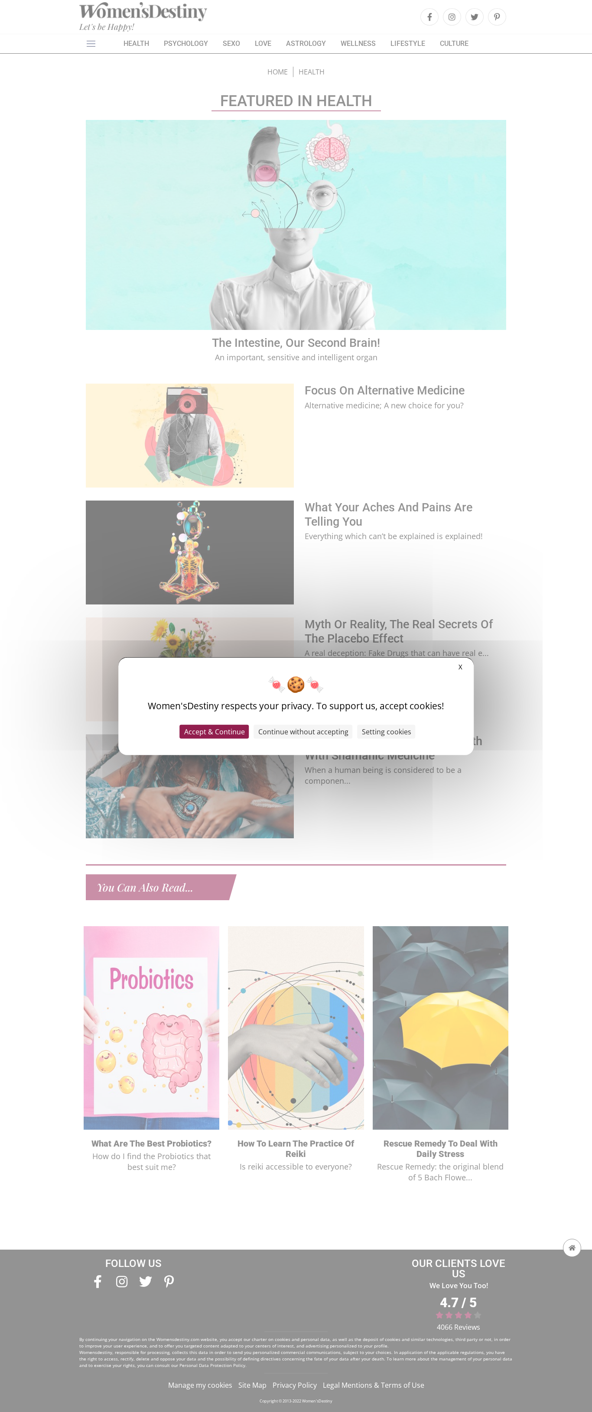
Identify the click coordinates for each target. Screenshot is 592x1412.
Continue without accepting (303, 732)
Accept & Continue (214, 732)
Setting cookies (386, 732)
